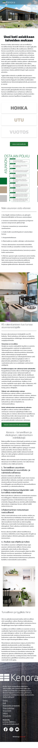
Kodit (4, 703)
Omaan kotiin (7, 711)
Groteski (22, 737)
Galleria (5, 713)
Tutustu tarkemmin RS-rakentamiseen (16, 425)
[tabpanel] (19, 14)
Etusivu (5, 700)
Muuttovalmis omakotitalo (11, 705)
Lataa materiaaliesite (19, 144)
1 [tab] (19, 26)
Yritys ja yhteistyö (8, 708)
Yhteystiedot (7, 716)
